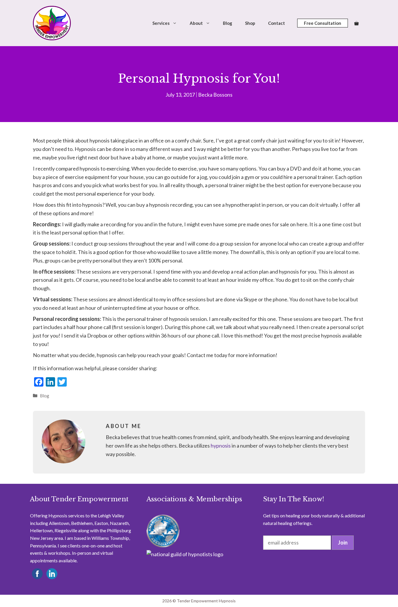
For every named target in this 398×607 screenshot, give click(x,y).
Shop (250, 23)
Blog (227, 23)
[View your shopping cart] (356, 23)
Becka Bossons (215, 94)
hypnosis (221, 445)
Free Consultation (322, 23)
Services (161, 23)
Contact (276, 23)
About (196, 23)
